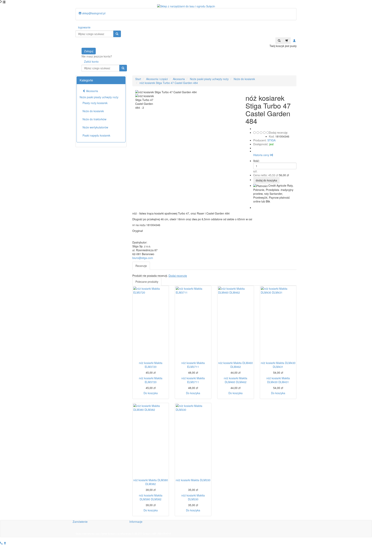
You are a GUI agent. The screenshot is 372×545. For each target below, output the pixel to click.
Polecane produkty (146, 282)
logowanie (84, 27)
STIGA (271, 140)
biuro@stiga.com (142, 258)
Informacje (135, 522)
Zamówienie (80, 522)
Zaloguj (88, 51)
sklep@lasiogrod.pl (93, 13)
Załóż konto (91, 61)
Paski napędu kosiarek (96, 135)
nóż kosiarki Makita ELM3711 (193, 365)
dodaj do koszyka (266, 180)
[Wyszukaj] (117, 34)
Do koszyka (151, 393)
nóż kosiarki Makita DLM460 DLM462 (235, 365)
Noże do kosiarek (93, 111)
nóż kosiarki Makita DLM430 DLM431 (278, 365)
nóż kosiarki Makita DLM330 (193, 480)
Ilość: (256, 161)
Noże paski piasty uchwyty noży (99, 97)
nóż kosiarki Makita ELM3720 (150, 365)
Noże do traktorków (94, 119)
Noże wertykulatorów (95, 127)
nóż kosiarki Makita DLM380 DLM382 (150, 482)
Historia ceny (261, 155)
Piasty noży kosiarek (95, 103)
